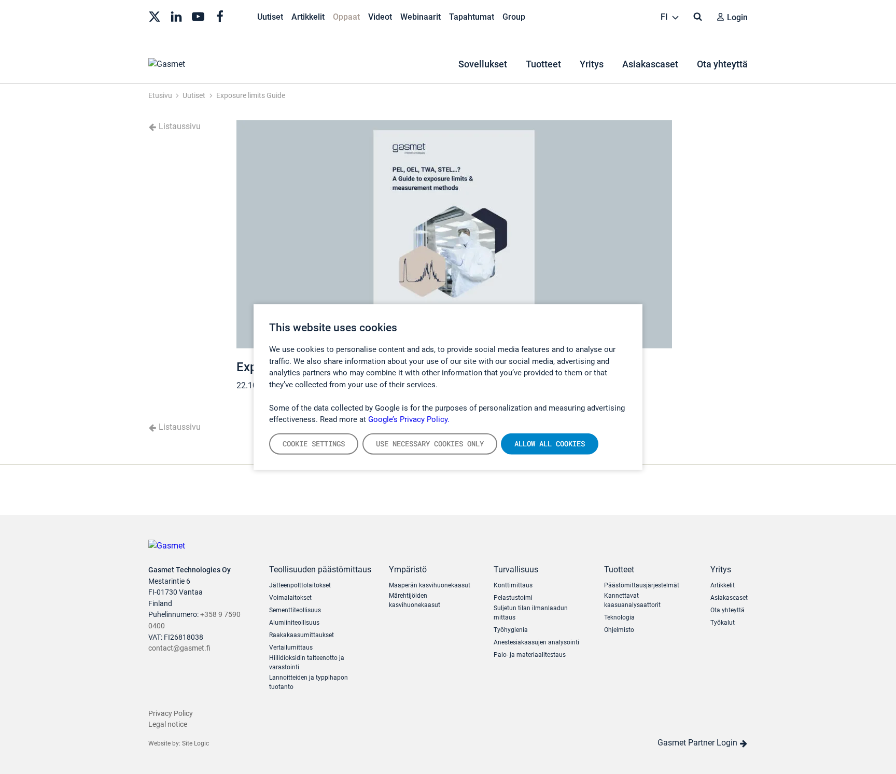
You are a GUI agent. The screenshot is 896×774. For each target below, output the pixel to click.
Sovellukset (482, 64)
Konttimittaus (513, 585)
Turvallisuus (516, 569)
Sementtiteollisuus (295, 610)
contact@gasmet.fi (179, 648)
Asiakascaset (650, 64)
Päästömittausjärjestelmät (641, 585)
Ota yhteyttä (722, 64)
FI (665, 17)
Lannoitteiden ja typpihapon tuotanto (308, 682)
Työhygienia (511, 630)
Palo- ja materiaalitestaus (530, 654)
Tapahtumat (471, 17)
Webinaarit (420, 17)
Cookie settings (314, 443)
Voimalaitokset (290, 597)
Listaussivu (179, 126)
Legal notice (167, 724)
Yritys (592, 64)
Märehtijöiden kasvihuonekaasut (414, 600)
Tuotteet (543, 64)
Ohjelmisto (619, 630)
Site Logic (195, 743)
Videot (380, 17)
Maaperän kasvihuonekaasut (429, 585)
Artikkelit (308, 17)
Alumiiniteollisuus (294, 622)
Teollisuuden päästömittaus (320, 569)
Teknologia (619, 617)
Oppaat (346, 17)
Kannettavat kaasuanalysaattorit (632, 600)
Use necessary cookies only (430, 443)
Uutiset (270, 17)
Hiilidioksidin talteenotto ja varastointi (306, 662)
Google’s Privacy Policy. (409, 419)
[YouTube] (198, 15)
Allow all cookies (549, 443)
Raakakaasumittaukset (301, 635)
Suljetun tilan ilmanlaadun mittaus (531, 612)
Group (513, 17)
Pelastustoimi (513, 597)
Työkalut (722, 622)
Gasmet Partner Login (698, 743)
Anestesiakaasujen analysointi (536, 642)
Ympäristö (408, 569)
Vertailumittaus (291, 647)
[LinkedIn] (176, 15)
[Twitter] (154, 15)
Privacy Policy (170, 713)
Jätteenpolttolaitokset (300, 585)
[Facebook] (220, 15)
